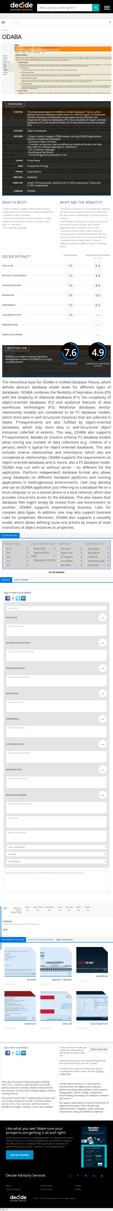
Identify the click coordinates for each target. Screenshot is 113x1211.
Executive (71, 565)
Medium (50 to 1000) (43, 554)
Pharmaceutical (98, 561)
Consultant (71, 561)
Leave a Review (21, 580)
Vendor (78, 1189)
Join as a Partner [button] (19, 1154)
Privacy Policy (46, 1185)
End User (71, 548)
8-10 (17, 548)
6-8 (17, 552)
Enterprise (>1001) (44, 560)
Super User (71, 552)
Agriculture (98, 552)
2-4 (17, 561)
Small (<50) (44, 548)
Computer (98, 565)
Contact (78, 1185)
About (8, 1185)
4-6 (17, 556)
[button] (7, 598)
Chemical (98, 556)
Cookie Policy (46, 1189)
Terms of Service (13, 1189)
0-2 (17, 565)
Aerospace (98, 548)
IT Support (71, 556)
